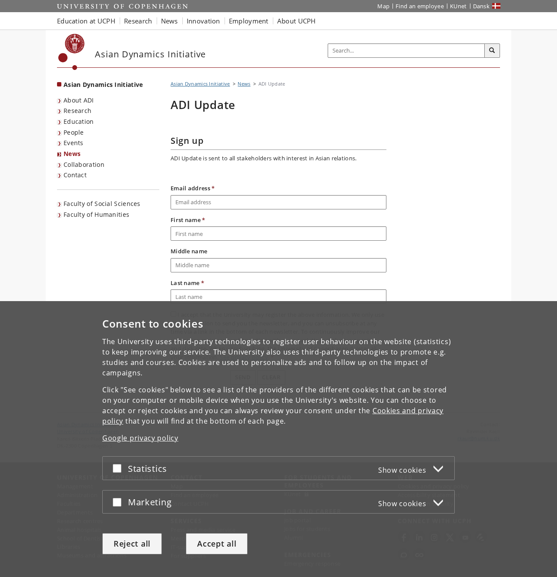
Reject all (132, 543)
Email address (193, 188)
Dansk (481, 6)
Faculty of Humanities (96, 214)
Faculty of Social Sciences (102, 203)
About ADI (79, 100)
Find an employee (420, 6)
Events (74, 143)
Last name (187, 283)
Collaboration (84, 164)
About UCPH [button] (296, 21)
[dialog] (278, 439)
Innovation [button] (203, 21)
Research (77, 110)
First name (188, 220)
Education (79, 121)
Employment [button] (248, 21)
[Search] (492, 50)
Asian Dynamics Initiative (103, 84)
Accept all (216, 543)
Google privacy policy (140, 438)
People (74, 132)
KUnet (458, 6)
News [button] (169, 21)
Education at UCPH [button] (86, 21)
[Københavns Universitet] (71, 52)
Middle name (189, 251)
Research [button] (138, 21)
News (72, 153)
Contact (75, 175)
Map (383, 6)
